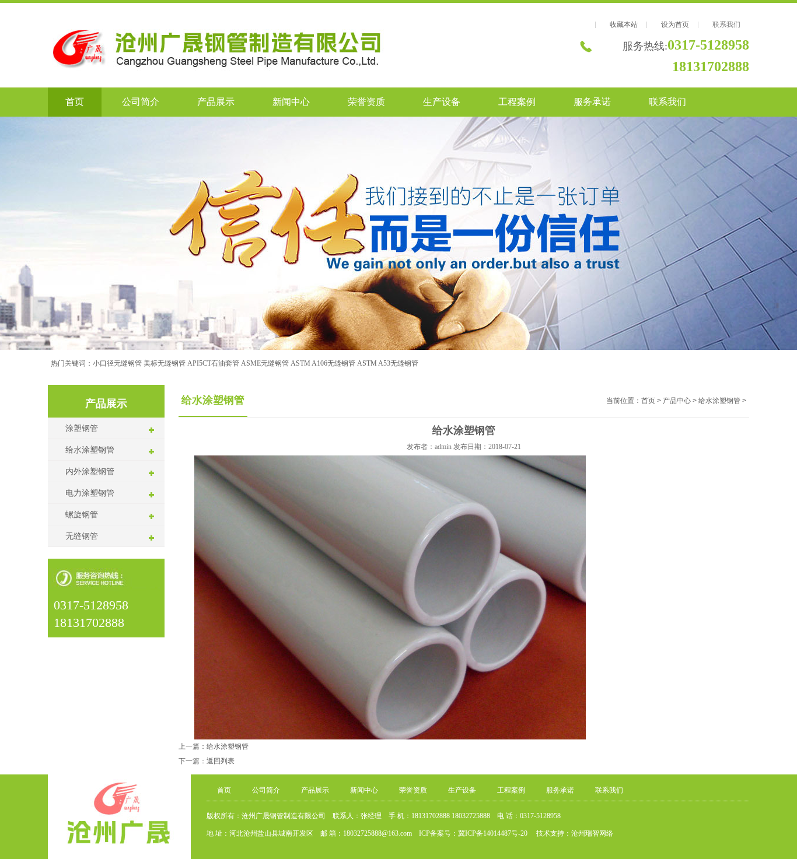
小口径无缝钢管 (117, 363)
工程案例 (517, 102)
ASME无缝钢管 (265, 363)
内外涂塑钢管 (89, 471)
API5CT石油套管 (213, 363)
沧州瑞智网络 (592, 833)
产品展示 (216, 102)
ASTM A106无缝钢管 (323, 363)
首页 (74, 102)
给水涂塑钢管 (89, 450)
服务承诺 (592, 102)
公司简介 (140, 102)
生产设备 (441, 102)
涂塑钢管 (81, 428)
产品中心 (677, 401)
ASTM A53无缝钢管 (387, 363)
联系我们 (726, 24)
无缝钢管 (81, 536)
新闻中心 (291, 102)
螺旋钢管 (81, 514)
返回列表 (221, 761)
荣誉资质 (366, 102)
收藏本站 (624, 24)
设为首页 (675, 24)
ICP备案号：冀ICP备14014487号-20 (474, 833)
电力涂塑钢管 (89, 493)
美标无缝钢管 (165, 363)
